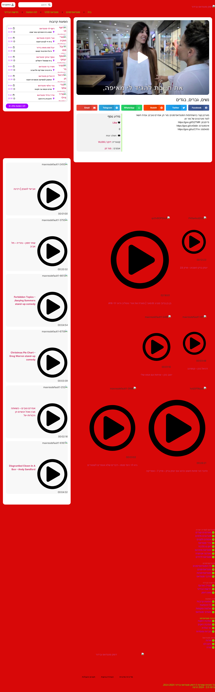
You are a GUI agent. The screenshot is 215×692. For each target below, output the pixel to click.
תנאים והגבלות (88, 677)
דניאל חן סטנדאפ (47, 76)
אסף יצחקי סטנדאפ (45, 57)
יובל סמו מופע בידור (46, 47)
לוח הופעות (31, 12)
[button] (143, 57)
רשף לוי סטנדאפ (47, 28)
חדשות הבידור (11, 12)
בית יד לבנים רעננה (44, 42)
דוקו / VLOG (104, 141)
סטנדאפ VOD (52, 12)
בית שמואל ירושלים (44, 61)
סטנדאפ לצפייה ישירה (205, 530)
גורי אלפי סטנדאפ (46, 85)
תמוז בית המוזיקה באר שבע (41, 32)
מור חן (108, 148)
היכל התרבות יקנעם (44, 51)
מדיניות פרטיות (126, 677)
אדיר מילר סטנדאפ (46, 95)
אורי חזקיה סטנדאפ (46, 38)
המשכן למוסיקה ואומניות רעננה (39, 80)
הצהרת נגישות (107, 677)
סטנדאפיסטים (73, 12)
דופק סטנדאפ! (208, 638)
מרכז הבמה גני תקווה (43, 89)
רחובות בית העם (45, 99)
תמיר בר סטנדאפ (47, 66)
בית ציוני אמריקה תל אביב (41, 70)
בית (89, 12)
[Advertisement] (143, 185)
